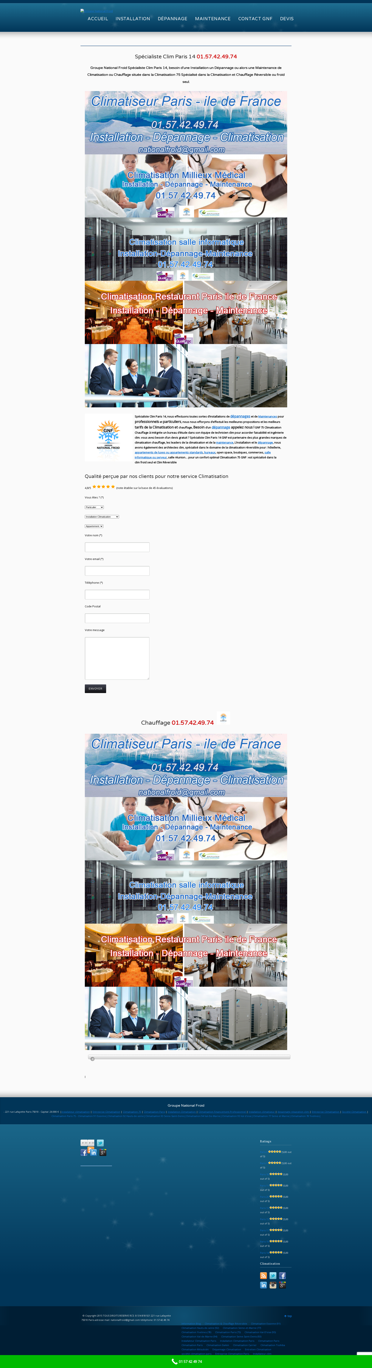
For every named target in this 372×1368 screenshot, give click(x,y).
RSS (263, 1275)
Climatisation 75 (132, 1111)
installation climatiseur (262, 1111)
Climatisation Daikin (217, 1345)
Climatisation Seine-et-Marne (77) (242, 1327)
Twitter (100, 1143)
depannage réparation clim (293, 1111)
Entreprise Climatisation (106, 1111)
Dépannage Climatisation (226, 1349)
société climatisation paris (196, 1353)
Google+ (102, 1152)
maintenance (224, 442)
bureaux (209, 452)
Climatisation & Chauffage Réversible (226, 1323)
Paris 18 (264, 1174)
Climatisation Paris (154, 1111)
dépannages (240, 416)
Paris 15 (264, 1219)
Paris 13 (264, 1208)
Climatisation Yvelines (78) (196, 1332)
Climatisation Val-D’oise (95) (260, 1332)
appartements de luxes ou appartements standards (169, 452)
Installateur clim (262, 1353)
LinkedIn (93, 1152)
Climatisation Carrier (245, 1345)
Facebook (84, 1152)
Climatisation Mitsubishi (195, 1349)
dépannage (221, 427)
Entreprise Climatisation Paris (232, 1353)
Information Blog (191, 1323)
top (290, 1316)
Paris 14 (264, 1252)
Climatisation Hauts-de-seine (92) (200, 1327)
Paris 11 (264, 1185)
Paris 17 (264, 1230)
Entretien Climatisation (258, 1349)
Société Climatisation (354, 1111)
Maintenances (267, 416)
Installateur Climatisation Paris (198, 1340)
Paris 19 (264, 1241)
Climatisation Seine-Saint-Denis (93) (241, 1336)
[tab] (189, 1057)
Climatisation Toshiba (272, 1345)
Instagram (273, 1285)
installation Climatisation (182, 1111)
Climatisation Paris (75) (228, 1332)
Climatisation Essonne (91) (266, 1323)
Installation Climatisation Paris (237, 1340)
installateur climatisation (76, 1111)
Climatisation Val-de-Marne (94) (199, 1336)
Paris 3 (264, 1152)
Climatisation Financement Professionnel (222, 1111)
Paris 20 (264, 1196)
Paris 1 (264, 1163)
